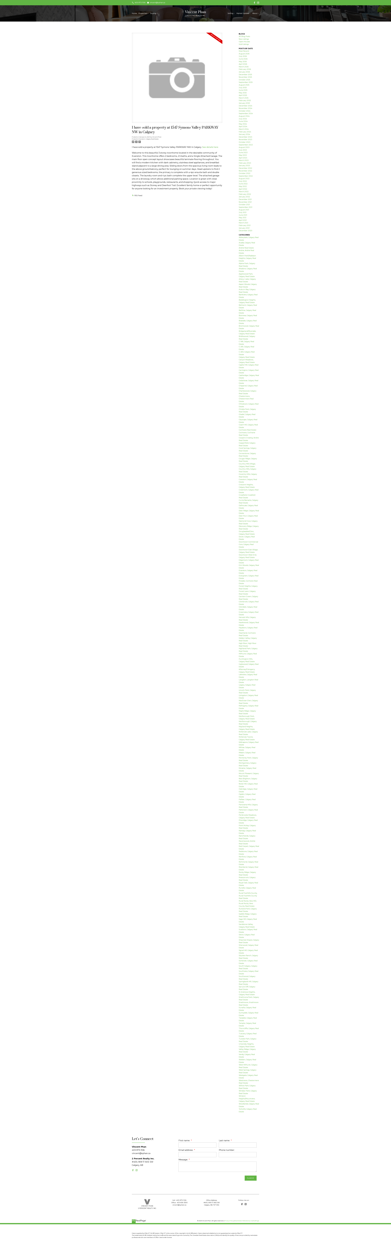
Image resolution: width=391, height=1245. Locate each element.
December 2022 (245, 168)
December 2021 (245, 199)
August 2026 (244, 54)
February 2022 (245, 194)
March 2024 (244, 129)
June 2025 (243, 90)
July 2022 (243, 181)
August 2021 (244, 210)
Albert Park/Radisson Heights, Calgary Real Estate (247, 258)
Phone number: (226, 1150)
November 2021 (245, 202)
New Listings (244, 39)
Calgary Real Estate (247, 357)
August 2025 (244, 85)
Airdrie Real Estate (246, 248)
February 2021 (245, 225)
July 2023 (243, 150)
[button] (138, 3)
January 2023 (244, 166)
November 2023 (245, 139)
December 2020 (245, 231)
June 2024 (243, 121)
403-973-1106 (140, 3)
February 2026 (245, 69)
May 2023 (243, 155)
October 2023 (244, 142)
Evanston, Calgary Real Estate (149, 139)
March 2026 (243, 67)
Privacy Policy (229, 1221)
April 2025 (243, 95)
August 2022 (244, 179)
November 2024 (245, 108)
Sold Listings (244, 44)
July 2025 (243, 88)
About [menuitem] (255, 13)
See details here (210, 147)
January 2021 (244, 228)
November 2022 (245, 171)
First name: (184, 1140)
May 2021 (242, 218)
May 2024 (243, 124)
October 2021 (244, 205)
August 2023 (244, 147)
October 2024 (244, 111)
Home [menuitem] (134, 13)
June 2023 (243, 153)
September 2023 (246, 145)
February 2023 (245, 163)
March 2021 (243, 223)
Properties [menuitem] (142, 13)
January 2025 (244, 103)
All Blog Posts (244, 36)
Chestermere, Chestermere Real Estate (246, 398)
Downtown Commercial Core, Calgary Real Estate (248, 544)
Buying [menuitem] (153, 13)
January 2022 (244, 197)
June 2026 (243, 59)
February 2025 (245, 100)
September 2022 (246, 176)
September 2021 (245, 207)
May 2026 (243, 62)
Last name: (224, 1140)
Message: (183, 1159)
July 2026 (243, 56)
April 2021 (243, 220)
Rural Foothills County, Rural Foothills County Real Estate (248, 895)
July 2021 (242, 212)
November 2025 (245, 77)
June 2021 (243, 215)
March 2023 (244, 160)
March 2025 (243, 98)
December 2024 (245, 106)
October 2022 (244, 173)
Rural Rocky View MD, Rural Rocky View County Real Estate (248, 903)
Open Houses (244, 42)
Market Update (243, 13)
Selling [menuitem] (230, 13)
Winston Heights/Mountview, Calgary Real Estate (247, 1098)
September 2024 (246, 113)
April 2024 (243, 126)
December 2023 (245, 137)
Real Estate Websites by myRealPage (246, 1221)
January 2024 (244, 134)
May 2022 (243, 186)
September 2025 (246, 82)
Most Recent (244, 51)
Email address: (186, 1150)
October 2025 (244, 80)
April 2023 (243, 158)
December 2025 (245, 75)
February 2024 (245, 132)
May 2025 (243, 93)
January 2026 (244, 72)
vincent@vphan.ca (157, 3)
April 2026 (243, 64)
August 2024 (244, 116)
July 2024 (243, 119)
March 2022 (244, 192)
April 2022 (243, 189)
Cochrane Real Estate (247, 430)
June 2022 (243, 184)
